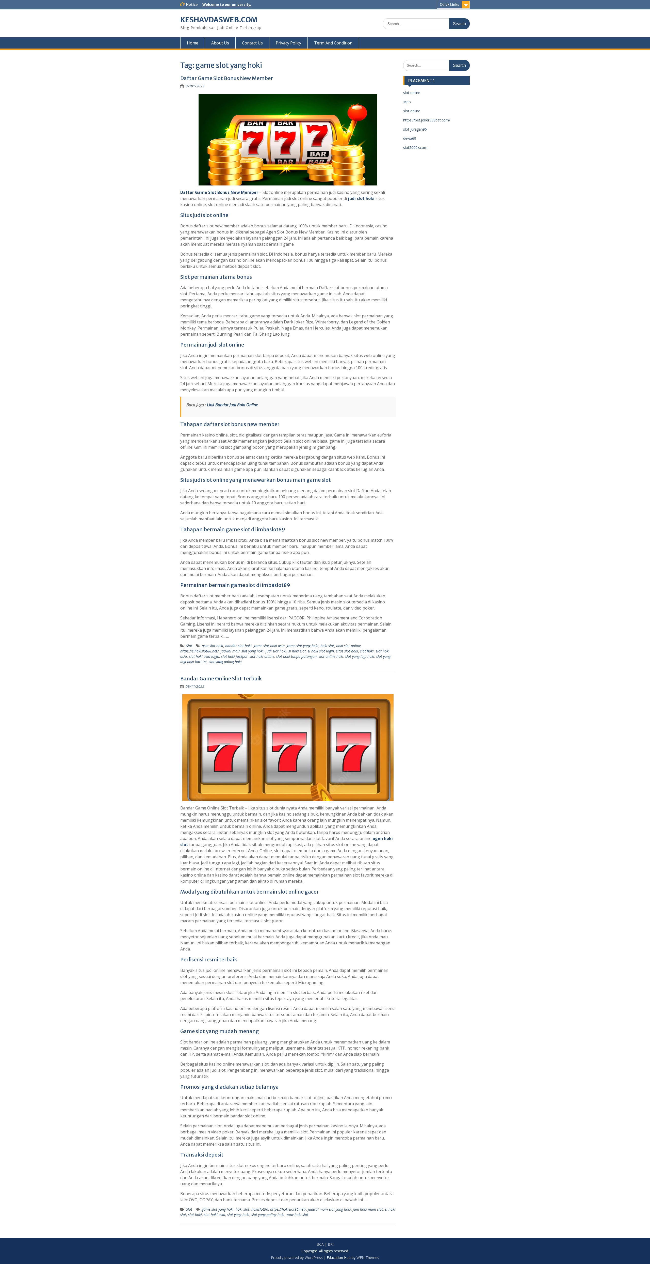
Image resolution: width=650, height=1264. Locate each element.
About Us (220, 43)
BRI (331, 1244)
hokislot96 (259, 1209)
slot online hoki (331, 656)
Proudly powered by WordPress (297, 1257)
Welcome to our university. (226, 4)
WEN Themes (367, 1257)
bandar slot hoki (238, 645)
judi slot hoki (361, 198)
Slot (189, 645)
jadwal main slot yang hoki (242, 651)
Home (192, 43)
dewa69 (409, 138)
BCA (320, 1244)
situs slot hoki (347, 651)
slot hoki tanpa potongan (296, 656)
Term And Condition (333, 43)
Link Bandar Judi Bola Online (232, 405)
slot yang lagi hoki (359, 656)
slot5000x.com (415, 147)
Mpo (407, 101)
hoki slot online (348, 645)
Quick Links (449, 4)
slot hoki (367, 651)
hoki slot (327, 645)
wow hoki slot (297, 1214)
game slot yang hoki (302, 645)
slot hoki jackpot (234, 656)
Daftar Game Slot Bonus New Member (226, 78)
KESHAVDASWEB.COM (218, 19)
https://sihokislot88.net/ (199, 651)
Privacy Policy (288, 43)
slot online (411, 92)
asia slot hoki (212, 645)
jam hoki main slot (368, 1209)
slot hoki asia (214, 1214)
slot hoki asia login (204, 656)
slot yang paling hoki (225, 661)
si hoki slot (297, 651)
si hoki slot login (321, 651)
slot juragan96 (415, 129)
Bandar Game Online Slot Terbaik (221, 678)
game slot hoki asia (269, 645)
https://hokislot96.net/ (288, 1209)
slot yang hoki (238, 1214)
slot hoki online (262, 656)
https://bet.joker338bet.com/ (426, 120)
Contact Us (252, 43)
